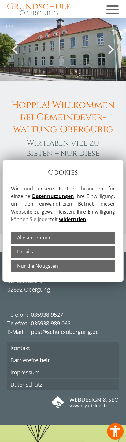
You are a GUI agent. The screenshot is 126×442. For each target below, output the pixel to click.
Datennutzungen (53, 196)
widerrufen (72, 219)
